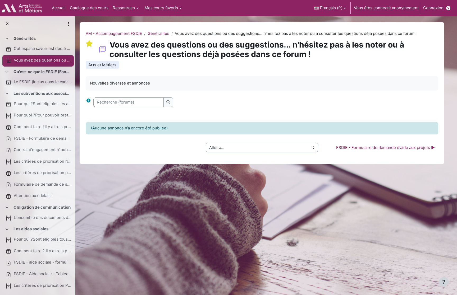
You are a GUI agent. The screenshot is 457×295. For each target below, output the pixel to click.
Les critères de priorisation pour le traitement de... (42, 172)
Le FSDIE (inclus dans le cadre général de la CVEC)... (42, 81)
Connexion (433, 7)
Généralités (24, 38)
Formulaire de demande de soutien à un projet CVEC (42, 184)
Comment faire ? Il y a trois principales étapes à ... (42, 250)
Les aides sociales (30, 228)
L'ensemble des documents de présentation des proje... (42, 217)
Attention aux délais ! (33, 195)
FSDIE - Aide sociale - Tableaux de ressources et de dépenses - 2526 (42, 273)
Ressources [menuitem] (124, 7)
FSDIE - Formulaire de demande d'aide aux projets (42, 138)
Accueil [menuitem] (59, 7)
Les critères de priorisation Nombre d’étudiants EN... (42, 161)
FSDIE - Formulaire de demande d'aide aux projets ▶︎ (385, 147)
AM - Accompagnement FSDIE (114, 33)
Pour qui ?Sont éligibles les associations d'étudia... (42, 103)
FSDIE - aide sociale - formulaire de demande (42, 262)
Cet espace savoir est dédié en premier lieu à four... (42, 48)
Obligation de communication (42, 207)
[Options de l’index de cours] (68, 24)
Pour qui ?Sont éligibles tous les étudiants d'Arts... (42, 239)
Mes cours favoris (161, 7)
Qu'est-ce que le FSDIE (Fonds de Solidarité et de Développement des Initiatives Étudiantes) (42, 71)
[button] (329, 8)
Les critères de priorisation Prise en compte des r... (42, 285)
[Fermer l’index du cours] (7, 24)
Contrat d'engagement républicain (42, 149)
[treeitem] (38, 50)
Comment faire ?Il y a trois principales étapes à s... (42, 126)
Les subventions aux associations (42, 93)
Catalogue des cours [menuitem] (89, 7)
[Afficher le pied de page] (444, 282)
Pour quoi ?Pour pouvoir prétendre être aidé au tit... (42, 115)
